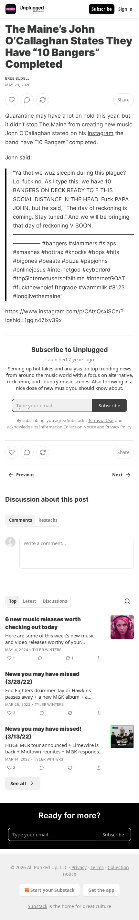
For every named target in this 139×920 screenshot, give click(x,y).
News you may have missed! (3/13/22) (43, 733)
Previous (25, 475)
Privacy (79, 867)
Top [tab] (12, 601)
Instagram (100, 133)
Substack (37, 906)
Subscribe (101, 9)
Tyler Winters (47, 649)
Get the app (101, 890)
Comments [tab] (20, 520)
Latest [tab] (29, 601)
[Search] (127, 601)
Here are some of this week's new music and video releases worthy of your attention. (49, 638)
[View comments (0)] (27, 99)
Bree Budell (17, 78)
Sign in (125, 9)
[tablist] (33, 520)
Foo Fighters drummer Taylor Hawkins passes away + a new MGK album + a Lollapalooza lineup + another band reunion (54, 693)
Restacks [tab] (47, 520)
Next (117, 475)
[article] (69, 638)
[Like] (11, 99)
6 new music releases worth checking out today (43, 623)
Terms (97, 867)
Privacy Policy (118, 427)
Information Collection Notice (67, 427)
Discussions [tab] (55, 601)
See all (18, 783)
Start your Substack (52, 890)
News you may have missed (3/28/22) (42, 678)
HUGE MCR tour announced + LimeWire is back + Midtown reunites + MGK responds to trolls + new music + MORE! (52, 748)
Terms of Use (100, 420)
